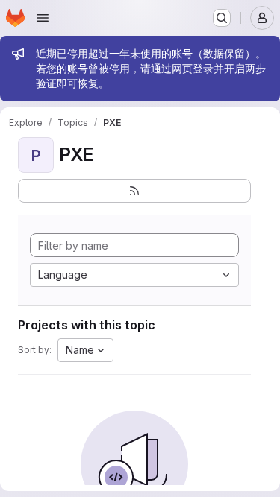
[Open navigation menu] (43, 18)
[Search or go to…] (222, 18)
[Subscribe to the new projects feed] (134, 191)
